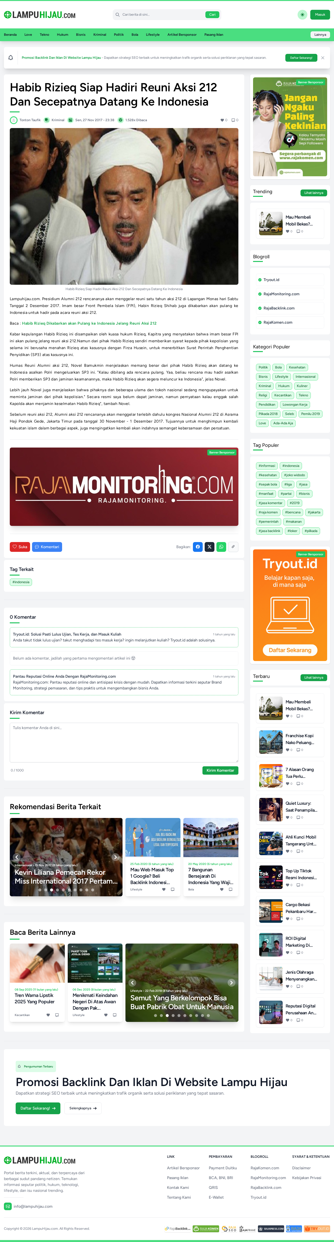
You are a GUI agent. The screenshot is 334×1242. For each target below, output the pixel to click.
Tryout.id (271, 279)
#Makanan (294, 522)
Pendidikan (267, 404)
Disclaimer (301, 1168)
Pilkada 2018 (268, 414)
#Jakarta (314, 512)
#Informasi (267, 466)
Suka (23, 546)
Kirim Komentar (220, 770)
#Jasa (303, 484)
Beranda (10, 35)
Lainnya (320, 35)
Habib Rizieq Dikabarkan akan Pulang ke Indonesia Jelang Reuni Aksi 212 (89, 323)
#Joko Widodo (294, 475)
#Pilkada (311, 531)
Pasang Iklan (213, 35)
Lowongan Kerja (295, 404)
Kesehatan (297, 367)
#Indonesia (20, 582)
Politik (119, 35)
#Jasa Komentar (270, 503)
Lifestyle (153, 35)
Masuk (320, 14)
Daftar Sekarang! (301, 57)
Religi (263, 395)
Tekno (44, 35)
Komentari (50, 546)
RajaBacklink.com (279, 308)
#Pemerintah (268, 522)
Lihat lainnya (313, 193)
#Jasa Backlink (269, 531)
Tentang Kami (179, 1197)
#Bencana (293, 512)
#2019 (295, 503)
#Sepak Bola (268, 484)
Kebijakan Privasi (306, 1177)
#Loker (292, 531)
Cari (212, 14)
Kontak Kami (178, 1187)
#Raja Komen (268, 512)
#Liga (288, 484)
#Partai (286, 494)
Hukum (62, 35)
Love (28, 35)
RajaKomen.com (278, 322)
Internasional (305, 377)
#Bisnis (304, 494)
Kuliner (302, 386)
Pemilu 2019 (310, 414)
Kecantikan (282, 395)
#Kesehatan (268, 475)
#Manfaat (266, 494)
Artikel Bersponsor (182, 35)
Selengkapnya (80, 1108)
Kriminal (99, 35)
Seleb (289, 414)
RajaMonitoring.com (282, 294)
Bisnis (81, 35)
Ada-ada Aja (283, 423)
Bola (135, 35)
